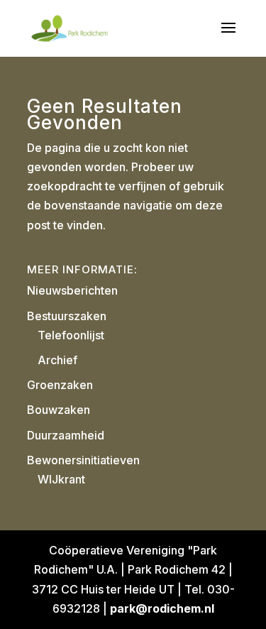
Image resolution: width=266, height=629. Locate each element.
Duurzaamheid (65, 435)
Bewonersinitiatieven (83, 460)
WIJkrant (61, 479)
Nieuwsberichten (72, 290)
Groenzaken (60, 385)
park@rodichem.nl (162, 608)
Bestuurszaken (66, 316)
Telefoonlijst (71, 335)
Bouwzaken (58, 410)
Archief (57, 360)
